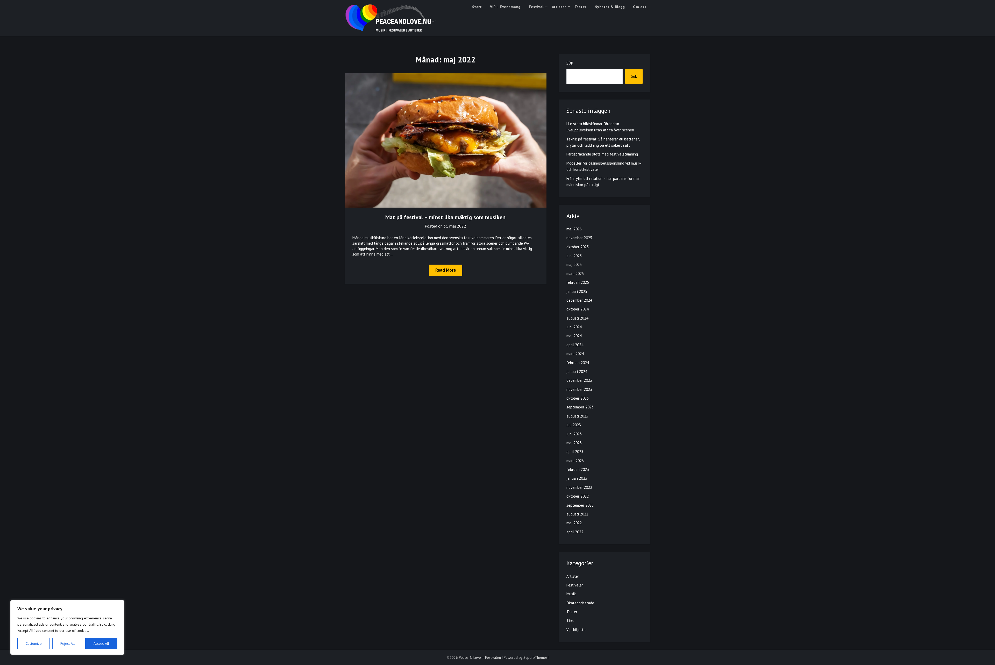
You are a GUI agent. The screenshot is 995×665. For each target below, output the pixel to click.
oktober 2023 (577, 398)
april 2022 (574, 531)
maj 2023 (574, 442)
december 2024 (579, 300)
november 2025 (579, 237)
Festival (536, 6)
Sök (569, 63)
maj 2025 (574, 264)
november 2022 (579, 487)
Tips (570, 620)
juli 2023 (573, 424)
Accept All (101, 643)
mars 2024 (575, 353)
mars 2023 (575, 460)
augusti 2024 (577, 318)
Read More (445, 270)
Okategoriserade (580, 602)
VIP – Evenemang (505, 6)
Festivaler (574, 585)
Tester (580, 6)
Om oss (639, 6)
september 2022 (580, 505)
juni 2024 (574, 326)
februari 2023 (577, 469)
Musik (571, 593)
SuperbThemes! (536, 657)
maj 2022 (574, 522)
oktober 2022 (577, 496)
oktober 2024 (577, 309)
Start (477, 6)
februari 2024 (577, 362)
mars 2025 (575, 273)
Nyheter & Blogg (610, 6)
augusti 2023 (577, 416)
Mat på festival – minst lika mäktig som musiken (445, 217)
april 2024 (574, 344)
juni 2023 (574, 433)
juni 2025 (574, 255)
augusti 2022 (577, 514)
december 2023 (579, 380)
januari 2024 (576, 371)
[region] (67, 627)
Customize (34, 643)
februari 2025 (577, 282)
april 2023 (574, 451)
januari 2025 (576, 291)
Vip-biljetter (576, 629)
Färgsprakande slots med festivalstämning (602, 154)
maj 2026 (574, 229)
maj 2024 (574, 335)
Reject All (67, 643)
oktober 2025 (577, 246)
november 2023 (579, 389)
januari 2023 (576, 478)
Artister (559, 6)
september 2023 (580, 407)
